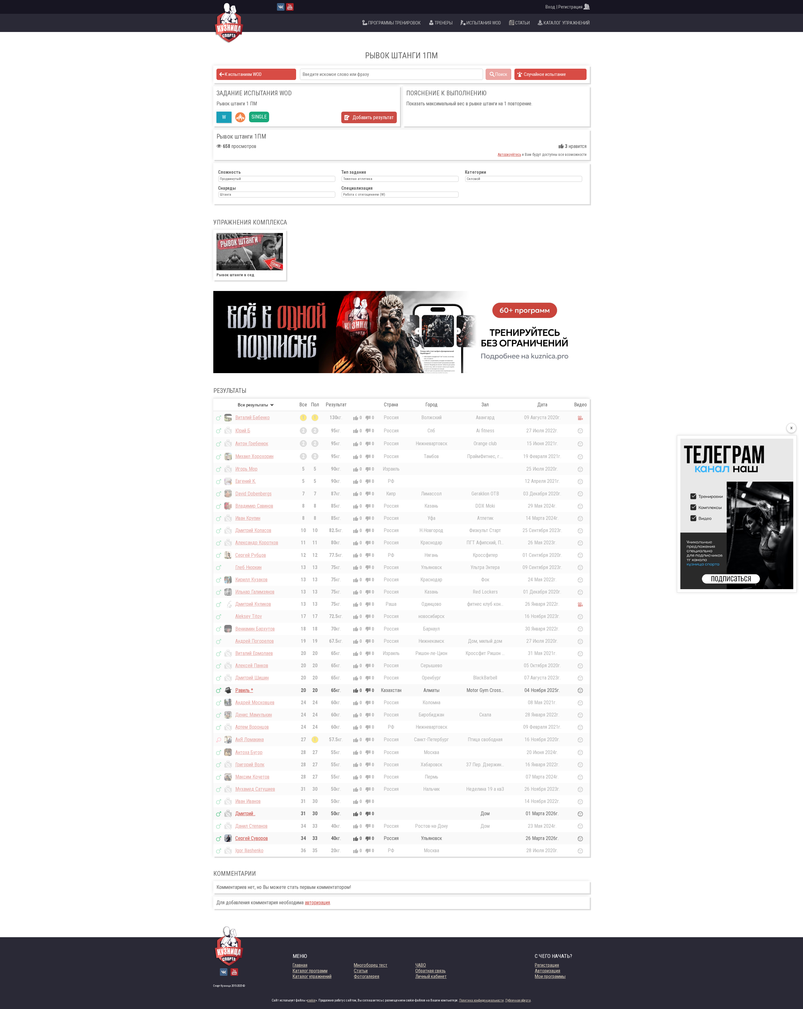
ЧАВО (420, 965)
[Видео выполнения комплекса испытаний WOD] (580, 417)
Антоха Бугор (249, 752)
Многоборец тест (370, 965)
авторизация (317, 903)
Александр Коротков (256, 543)
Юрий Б (242, 431)
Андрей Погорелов (254, 641)
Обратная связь (430, 971)
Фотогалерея (366, 976)
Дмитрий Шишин (252, 678)
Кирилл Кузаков (251, 580)
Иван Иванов (248, 801)
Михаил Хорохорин (254, 456)
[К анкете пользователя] (228, 417)
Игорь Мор (246, 469)
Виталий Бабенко (252, 417)
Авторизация (547, 971)
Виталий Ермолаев (254, 653)
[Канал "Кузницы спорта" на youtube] (290, 7)
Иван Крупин (247, 518)
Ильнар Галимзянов (254, 592)
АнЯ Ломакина (249, 739)
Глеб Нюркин (248, 567)
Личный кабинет (431, 976)
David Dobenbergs (253, 494)
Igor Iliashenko (249, 850)
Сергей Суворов (251, 838)
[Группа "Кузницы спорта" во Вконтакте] (281, 7)
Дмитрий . (245, 813)
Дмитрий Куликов (253, 604)
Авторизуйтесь (509, 154)
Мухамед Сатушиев (255, 789)
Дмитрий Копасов (253, 530)
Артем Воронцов (252, 727)
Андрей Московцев (254, 702)
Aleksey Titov (248, 616)
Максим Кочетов (252, 777)
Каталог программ (310, 971)
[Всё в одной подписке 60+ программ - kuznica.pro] (401, 332)
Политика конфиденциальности (481, 1000)
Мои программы (550, 976)
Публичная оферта (518, 1000)
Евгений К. (245, 481)
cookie (311, 1000)
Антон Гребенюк (251, 443)
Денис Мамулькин (253, 715)
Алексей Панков (251, 665)
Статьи (361, 971)
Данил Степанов (251, 826)
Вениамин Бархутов (255, 629)
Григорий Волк (249, 765)
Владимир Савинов (254, 506)
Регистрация (547, 965)
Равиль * (244, 690)
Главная (300, 965)
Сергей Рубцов (250, 555)
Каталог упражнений (312, 976)
